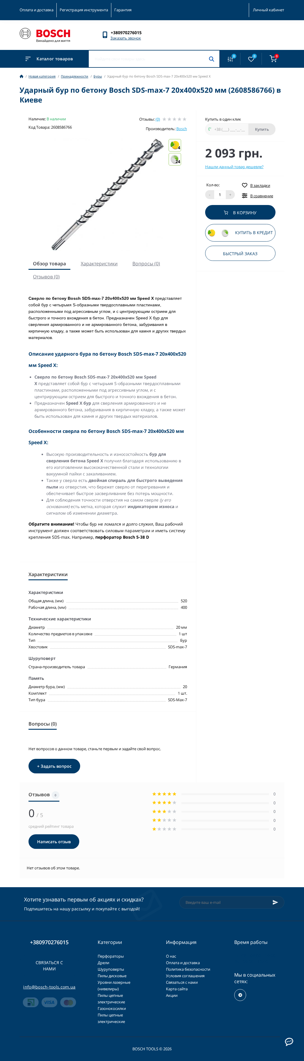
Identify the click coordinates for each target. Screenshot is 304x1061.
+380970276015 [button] (49, 942)
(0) (158, 119)
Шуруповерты (111, 969)
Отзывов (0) (46, 276)
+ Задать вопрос (54, 766)
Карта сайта (177, 988)
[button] (129, 32)
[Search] (211, 59)
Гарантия (123, 9)
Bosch (181, 128)
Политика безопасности (188, 969)
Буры (98, 76)
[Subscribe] (275, 902)
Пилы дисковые (112, 975)
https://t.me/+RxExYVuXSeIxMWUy (240, 995)
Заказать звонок (125, 38)
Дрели (103, 962)
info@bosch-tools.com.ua (49, 987)
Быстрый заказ (240, 253)
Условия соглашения (185, 975)
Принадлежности (74, 76)
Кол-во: (213, 184)
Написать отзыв (54, 841)
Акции (172, 995)
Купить (262, 129)
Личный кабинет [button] (268, 9)
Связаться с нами (49, 966)
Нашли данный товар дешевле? (234, 166)
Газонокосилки (112, 1008)
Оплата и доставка (36, 9)
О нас (171, 956)
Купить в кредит (253, 233)
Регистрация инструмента (84, 9)
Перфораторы (111, 956)
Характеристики (99, 263)
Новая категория (42, 76)
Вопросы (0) (146, 263)
